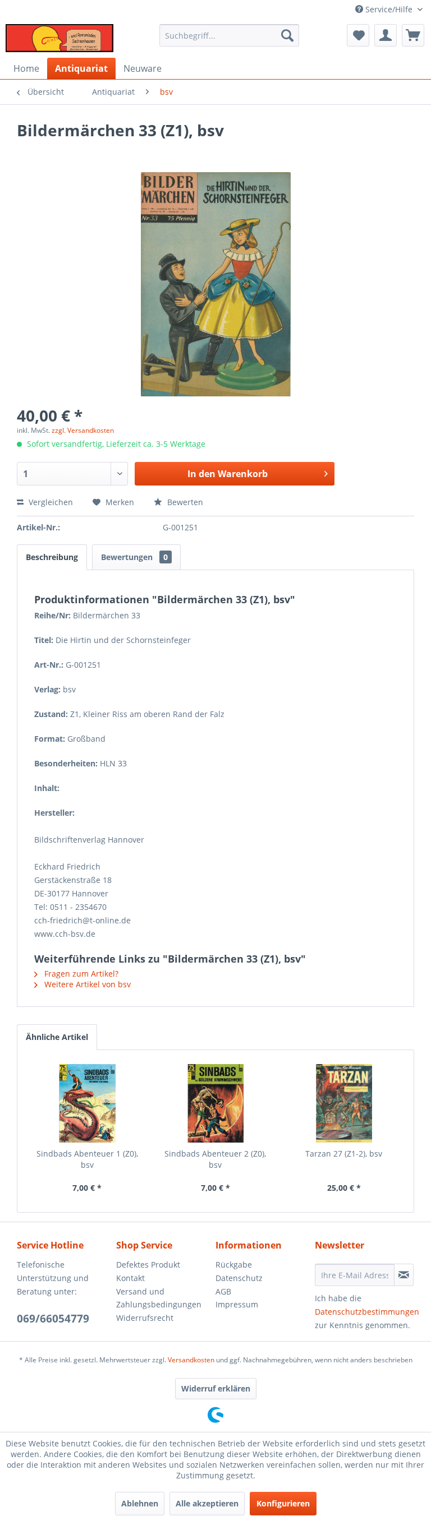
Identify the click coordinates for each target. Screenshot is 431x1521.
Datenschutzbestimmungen (367, 1311)
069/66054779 (53, 1318)
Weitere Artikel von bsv (86, 984)
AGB (223, 1291)
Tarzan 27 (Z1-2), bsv (343, 1153)
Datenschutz (239, 1278)
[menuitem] (229, 35)
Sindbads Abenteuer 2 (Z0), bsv (215, 1159)
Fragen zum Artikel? (80, 973)
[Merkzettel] (358, 35)
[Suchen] (287, 35)
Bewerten (184, 502)
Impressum (237, 1304)
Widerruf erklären (215, 1388)
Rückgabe (234, 1264)
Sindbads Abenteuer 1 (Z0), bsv (87, 1159)
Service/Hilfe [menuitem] (389, 9)
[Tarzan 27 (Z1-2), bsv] (344, 1103)
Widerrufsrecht (144, 1317)
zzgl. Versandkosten (83, 430)
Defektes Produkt (148, 1264)
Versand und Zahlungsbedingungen (158, 1298)
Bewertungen (134, 557)
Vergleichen (49, 502)
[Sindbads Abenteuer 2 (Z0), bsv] (216, 1103)
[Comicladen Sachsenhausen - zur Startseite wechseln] (59, 38)
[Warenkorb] (413, 35)
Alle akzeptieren (207, 1503)
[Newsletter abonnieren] (404, 1275)
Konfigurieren (283, 1503)
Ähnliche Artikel (57, 1037)
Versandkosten (191, 1360)
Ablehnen (139, 1503)
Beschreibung (52, 557)
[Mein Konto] (385, 35)
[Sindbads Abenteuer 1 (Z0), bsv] (87, 1103)
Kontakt (130, 1278)
